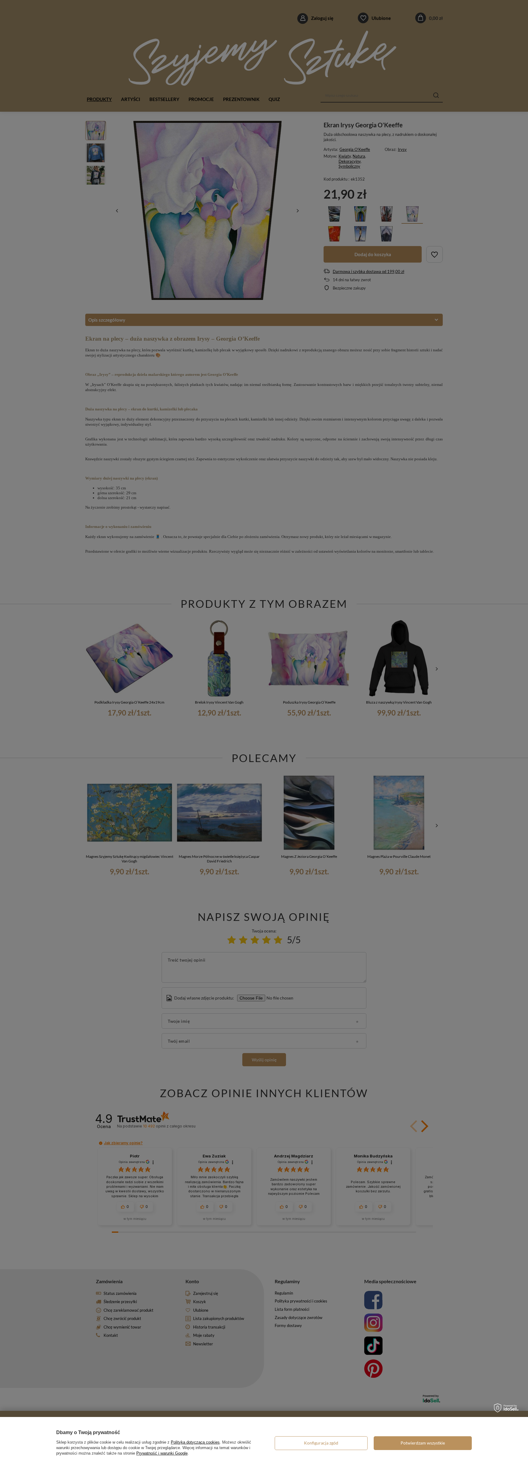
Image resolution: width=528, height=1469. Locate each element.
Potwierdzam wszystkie (423, 1442)
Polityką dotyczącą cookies (195, 1442)
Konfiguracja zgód (321, 1442)
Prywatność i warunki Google (162, 1453)
